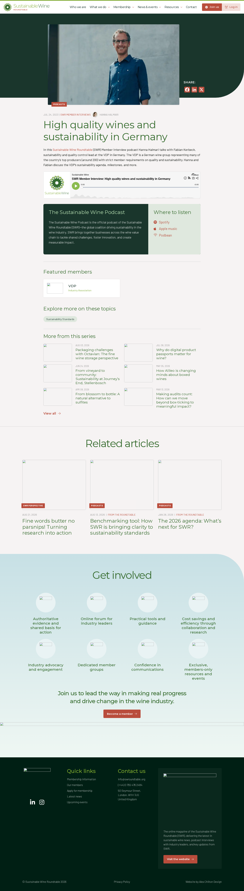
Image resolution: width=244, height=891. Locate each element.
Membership (122, 7)
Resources (172, 7)
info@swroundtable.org (131, 779)
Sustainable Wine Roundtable (72, 150)
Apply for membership (79, 790)
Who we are (78, 7)
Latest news (74, 796)
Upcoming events (77, 802)
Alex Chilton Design (210, 881)
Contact (191, 7)
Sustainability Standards (60, 319)
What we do (98, 7)
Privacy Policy (122, 881)
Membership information (81, 779)
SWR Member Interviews (75, 114)
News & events (148, 7)
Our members (75, 785)
